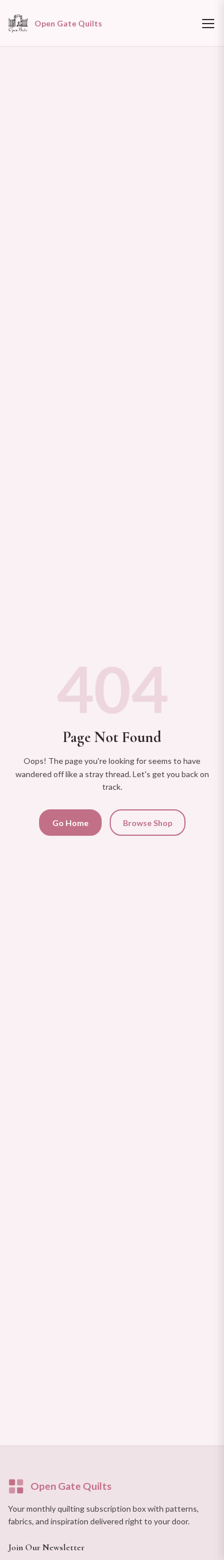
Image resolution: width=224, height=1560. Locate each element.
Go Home (70, 823)
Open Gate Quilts (70, 1486)
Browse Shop (147, 823)
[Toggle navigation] (208, 23)
